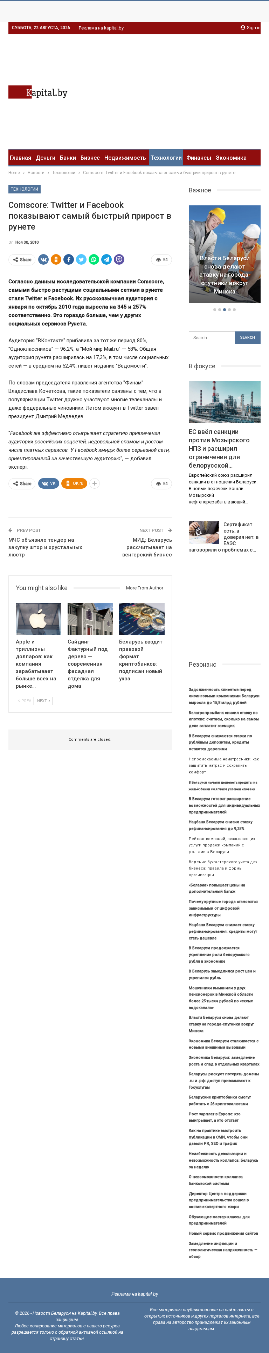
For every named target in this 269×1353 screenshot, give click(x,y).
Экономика (231, 157)
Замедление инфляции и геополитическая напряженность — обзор (223, 1250)
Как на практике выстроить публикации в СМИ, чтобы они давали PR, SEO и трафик (218, 1137)
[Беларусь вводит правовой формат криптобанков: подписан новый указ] (142, 619)
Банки (68, 157)
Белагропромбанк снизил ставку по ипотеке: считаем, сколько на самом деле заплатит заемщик (224, 719)
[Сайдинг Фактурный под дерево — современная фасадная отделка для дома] (90, 619)
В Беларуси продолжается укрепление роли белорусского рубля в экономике (219, 954)
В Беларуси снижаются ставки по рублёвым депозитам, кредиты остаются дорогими (220, 742)
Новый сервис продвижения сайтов (223, 1233)
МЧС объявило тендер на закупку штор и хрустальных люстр (45, 547)
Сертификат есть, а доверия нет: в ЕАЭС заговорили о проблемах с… (223, 537)
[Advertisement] (202, 90)
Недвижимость (125, 157)
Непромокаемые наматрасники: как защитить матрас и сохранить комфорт (224, 765)
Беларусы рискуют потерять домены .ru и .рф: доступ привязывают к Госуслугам (224, 1080)
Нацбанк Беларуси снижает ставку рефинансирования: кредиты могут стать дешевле (223, 931)
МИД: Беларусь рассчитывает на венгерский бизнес (147, 547)
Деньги (45, 157)
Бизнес (90, 157)
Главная (20, 157)
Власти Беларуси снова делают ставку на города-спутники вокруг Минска (221, 1024)
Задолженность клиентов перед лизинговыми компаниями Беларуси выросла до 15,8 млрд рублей (224, 696)
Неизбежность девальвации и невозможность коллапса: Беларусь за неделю (223, 1160)
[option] (225, 255)
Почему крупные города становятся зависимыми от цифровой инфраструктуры (223, 908)
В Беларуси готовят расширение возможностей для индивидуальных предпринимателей (224, 805)
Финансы (198, 157)
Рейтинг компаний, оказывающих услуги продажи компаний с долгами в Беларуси (222, 845)
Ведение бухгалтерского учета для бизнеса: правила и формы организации (223, 868)
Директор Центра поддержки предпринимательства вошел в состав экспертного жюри (219, 1200)
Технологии (166, 157)
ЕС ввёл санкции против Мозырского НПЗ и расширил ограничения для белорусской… (219, 448)
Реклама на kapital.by (101, 28)
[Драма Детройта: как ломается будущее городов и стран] (225, 254)
